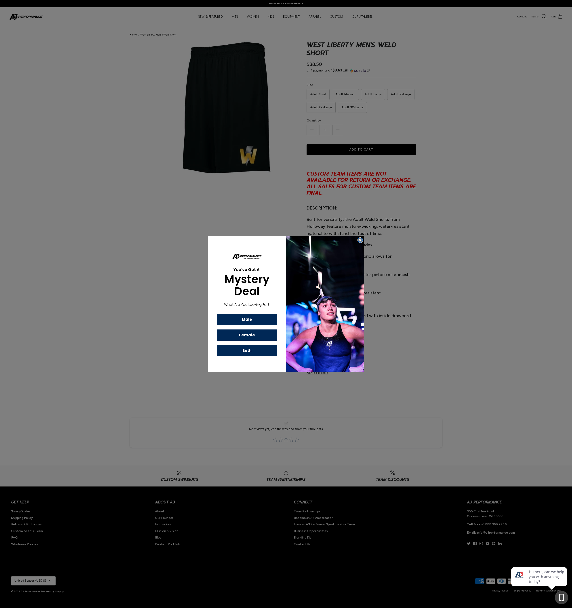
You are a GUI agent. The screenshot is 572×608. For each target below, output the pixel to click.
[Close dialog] (360, 240)
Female (247, 335)
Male (247, 319)
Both (247, 350)
